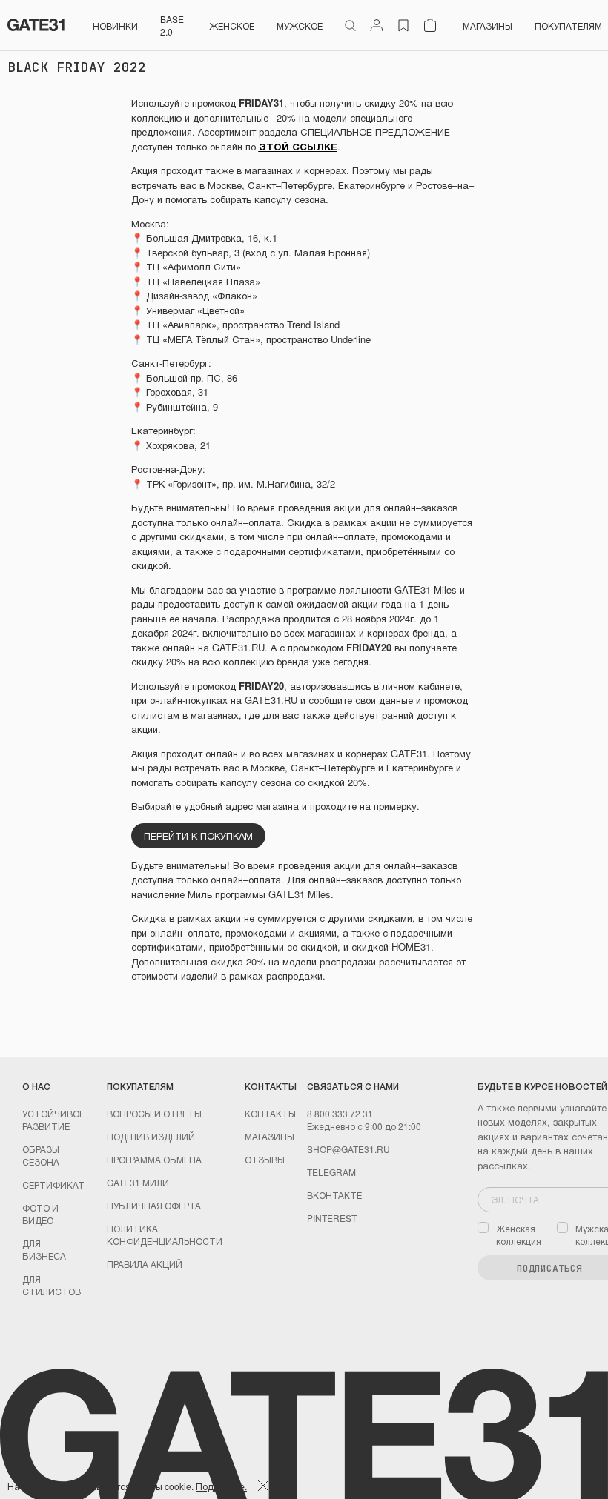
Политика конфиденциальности (164, 1234)
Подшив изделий (151, 1136)
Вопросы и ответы (154, 1113)
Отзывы (265, 1159)
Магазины (487, 25)
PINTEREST (332, 1218)
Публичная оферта (154, 1205)
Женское (231, 25)
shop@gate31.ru (348, 1149)
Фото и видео (40, 1213)
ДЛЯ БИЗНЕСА (44, 1249)
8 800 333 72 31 (340, 1113)
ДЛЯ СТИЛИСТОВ (51, 1284)
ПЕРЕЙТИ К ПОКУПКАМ (198, 835)
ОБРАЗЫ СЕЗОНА (40, 1155)
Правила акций (144, 1263)
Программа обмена (154, 1159)
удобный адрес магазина (241, 806)
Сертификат (53, 1184)
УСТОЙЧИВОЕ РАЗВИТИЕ (53, 1119)
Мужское (300, 25)
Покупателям (568, 25)
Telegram (331, 1172)
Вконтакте (334, 1195)
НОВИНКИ (115, 25)
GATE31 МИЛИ (138, 1182)
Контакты (270, 1113)
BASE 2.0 (172, 25)
